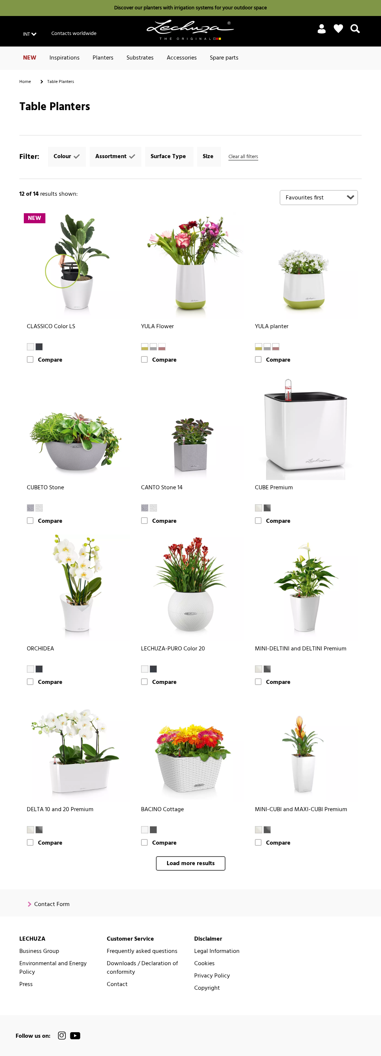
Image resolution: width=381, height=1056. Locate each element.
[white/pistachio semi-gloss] (144, 347)
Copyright (207, 988)
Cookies (204, 964)
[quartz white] (39, 508)
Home (25, 82)
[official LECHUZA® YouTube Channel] (75, 1035)
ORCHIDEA (40, 649)
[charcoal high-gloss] (267, 508)
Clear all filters (243, 157)
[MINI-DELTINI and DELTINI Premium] (304, 587)
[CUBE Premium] (304, 426)
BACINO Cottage (162, 810)
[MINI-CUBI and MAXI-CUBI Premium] (304, 748)
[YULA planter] (304, 265)
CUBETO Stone (45, 488)
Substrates (140, 58)
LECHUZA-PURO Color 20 (173, 649)
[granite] (153, 829)
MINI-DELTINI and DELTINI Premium (300, 649)
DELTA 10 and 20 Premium (60, 810)
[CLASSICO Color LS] (76, 265)
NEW (29, 58)
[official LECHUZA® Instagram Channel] (62, 1035)
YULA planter (271, 327)
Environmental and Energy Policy (53, 968)
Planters (103, 58)
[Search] (355, 33)
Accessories (182, 58)
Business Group (39, 951)
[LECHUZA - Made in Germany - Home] (190, 30)
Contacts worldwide (73, 33)
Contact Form (52, 904)
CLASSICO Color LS (51, 327)
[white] (30, 347)
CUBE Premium (274, 488)
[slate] (39, 347)
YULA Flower (157, 327)
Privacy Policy (212, 976)
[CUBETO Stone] (76, 426)
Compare (50, 360)
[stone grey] (30, 508)
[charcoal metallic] (267, 669)
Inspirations (64, 58)
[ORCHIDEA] (76, 587)
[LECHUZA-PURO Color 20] (190, 587)
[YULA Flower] (190, 265)
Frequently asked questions (142, 951)
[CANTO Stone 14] (190, 426)
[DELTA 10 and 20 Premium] (76, 748)
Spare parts (224, 58)
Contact (117, 984)
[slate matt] (39, 669)
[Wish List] (338, 29)
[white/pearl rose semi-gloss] (162, 347)
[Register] (321, 33)
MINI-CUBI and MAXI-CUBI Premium (301, 810)
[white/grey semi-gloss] (153, 347)
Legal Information (217, 951)
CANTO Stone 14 (162, 488)
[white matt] (30, 669)
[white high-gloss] (258, 508)
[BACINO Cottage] (190, 748)
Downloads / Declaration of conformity (142, 968)
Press (26, 984)
